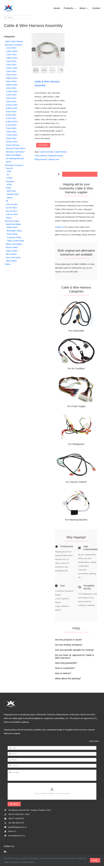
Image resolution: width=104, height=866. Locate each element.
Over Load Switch (13, 257)
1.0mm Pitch (11, 48)
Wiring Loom (54, 159)
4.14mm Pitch (11, 91)
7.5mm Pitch (11, 128)
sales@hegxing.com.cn (17, 827)
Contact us (59, 227)
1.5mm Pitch (11, 54)
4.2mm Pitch (11, 95)
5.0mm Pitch (11, 101)
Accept (95, 860)
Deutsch (9, 168)
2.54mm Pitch (11, 68)
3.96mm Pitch (11, 85)
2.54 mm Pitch (12, 204)
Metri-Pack (11, 191)
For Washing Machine (15, 158)
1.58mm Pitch (11, 58)
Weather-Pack (13, 194)
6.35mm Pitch (11, 121)
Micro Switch (11, 254)
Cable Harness (61, 152)
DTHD (9, 178)
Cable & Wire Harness (14, 41)
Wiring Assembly (55, 155)
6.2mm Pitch (11, 118)
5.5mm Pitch (11, 111)
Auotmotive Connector (14, 165)
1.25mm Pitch (11, 51)
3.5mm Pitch (11, 75)
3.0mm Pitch (11, 71)
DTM (9, 171)
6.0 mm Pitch (11, 211)
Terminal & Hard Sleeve (15, 148)
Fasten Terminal (12, 145)
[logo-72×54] (8, 6)
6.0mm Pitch (11, 115)
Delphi (8, 188)
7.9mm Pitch (11, 132)
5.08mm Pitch (11, 108)
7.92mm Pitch (11, 135)
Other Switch (11, 261)
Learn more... (94, 741)
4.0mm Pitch (11, 88)
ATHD (9, 184)
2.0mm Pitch (11, 61)
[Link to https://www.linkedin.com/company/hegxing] (51, 851)
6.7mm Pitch (11, 125)
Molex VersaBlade (13, 155)
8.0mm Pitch (11, 138)
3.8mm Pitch (11, 81)
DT (8, 175)
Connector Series (14, 237)
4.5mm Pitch (11, 98)
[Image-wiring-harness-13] (48, 49)
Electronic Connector (13, 45)
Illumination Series (14, 231)
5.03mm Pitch (11, 105)
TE (7, 201)
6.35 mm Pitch (12, 214)
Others (9, 162)
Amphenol (10, 181)
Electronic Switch (12, 221)
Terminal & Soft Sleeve (15, 152)
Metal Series (12, 227)
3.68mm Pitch (11, 78)
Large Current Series (15, 241)
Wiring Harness (40, 159)
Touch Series (12, 234)
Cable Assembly (46, 152)
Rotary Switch (12, 251)
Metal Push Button (13, 224)
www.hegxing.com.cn (16, 836)
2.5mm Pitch (11, 65)
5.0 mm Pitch (11, 208)
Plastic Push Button (14, 244)
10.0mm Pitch (11, 142)
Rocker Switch (12, 247)
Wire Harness (41, 155)
